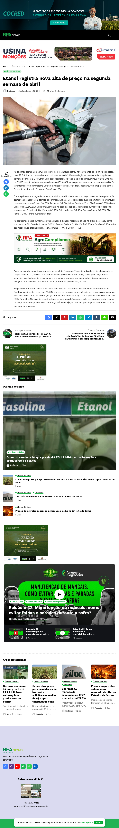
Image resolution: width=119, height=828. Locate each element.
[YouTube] (17, 766)
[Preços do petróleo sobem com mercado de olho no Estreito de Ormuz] (8, 511)
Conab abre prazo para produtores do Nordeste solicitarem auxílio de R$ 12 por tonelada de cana (64, 480)
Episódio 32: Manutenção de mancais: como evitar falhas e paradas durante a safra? (54, 610)
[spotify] (23, 766)
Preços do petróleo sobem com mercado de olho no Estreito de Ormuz (53, 511)
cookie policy (86, 822)
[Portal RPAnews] (11, 35)
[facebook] (5, 766)
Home (5, 66)
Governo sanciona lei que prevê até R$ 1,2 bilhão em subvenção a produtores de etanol (52, 458)
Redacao (11, 91)
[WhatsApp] (29, 766)
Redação (14, 465)
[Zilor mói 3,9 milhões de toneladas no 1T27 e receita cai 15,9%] (8, 497)
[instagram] (11, 766)
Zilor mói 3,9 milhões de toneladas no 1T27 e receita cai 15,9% (48, 496)
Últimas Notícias (18, 66)
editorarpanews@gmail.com (24, 619)
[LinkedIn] (35, 766)
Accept (99, 822)
